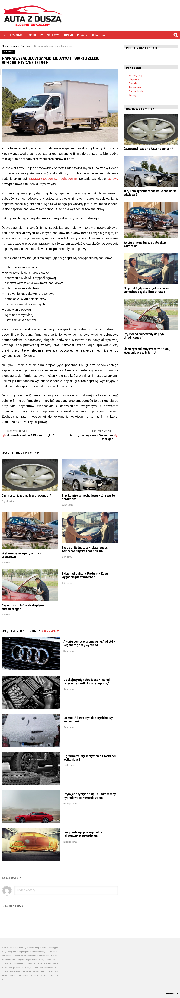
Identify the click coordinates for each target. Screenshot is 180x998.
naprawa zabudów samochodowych (53, 178)
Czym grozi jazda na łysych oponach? (26, 495)
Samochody (35, 35)
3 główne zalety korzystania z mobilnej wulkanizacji (89, 758)
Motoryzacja (13, 35)
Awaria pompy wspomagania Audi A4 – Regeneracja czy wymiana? (89, 643)
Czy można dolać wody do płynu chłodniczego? (23, 607)
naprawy (112, 178)
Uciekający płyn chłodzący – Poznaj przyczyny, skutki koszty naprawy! (86, 682)
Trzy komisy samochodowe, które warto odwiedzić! (88, 497)
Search (175, 35)
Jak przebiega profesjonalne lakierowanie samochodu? (82, 834)
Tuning (68, 35)
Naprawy (53, 35)
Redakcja (98, 35)
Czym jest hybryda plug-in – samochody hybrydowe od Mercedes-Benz (89, 796)
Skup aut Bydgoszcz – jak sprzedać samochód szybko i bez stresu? (84, 549)
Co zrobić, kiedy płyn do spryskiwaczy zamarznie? (88, 720)
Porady (82, 35)
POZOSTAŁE (172, 993)
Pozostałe (135, 87)
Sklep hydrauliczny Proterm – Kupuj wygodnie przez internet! (85, 575)
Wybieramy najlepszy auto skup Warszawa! (23, 555)
